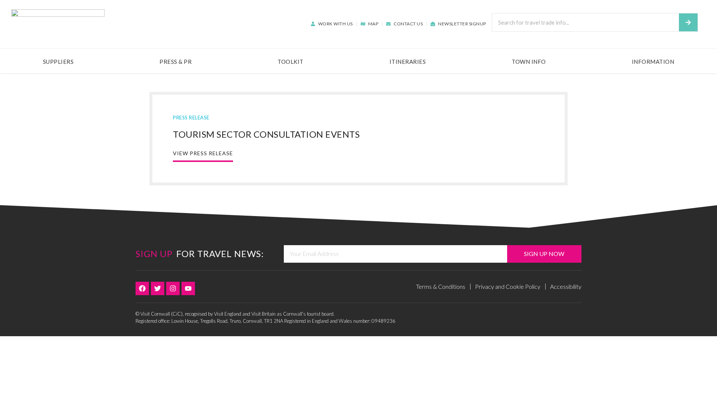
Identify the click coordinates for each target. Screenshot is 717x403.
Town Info (529, 61)
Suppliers (58, 61)
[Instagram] (173, 288)
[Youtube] (188, 288)
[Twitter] (157, 288)
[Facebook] (142, 288)
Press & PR (175, 61)
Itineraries (407, 61)
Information (653, 61)
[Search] (688, 22)
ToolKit (290, 61)
